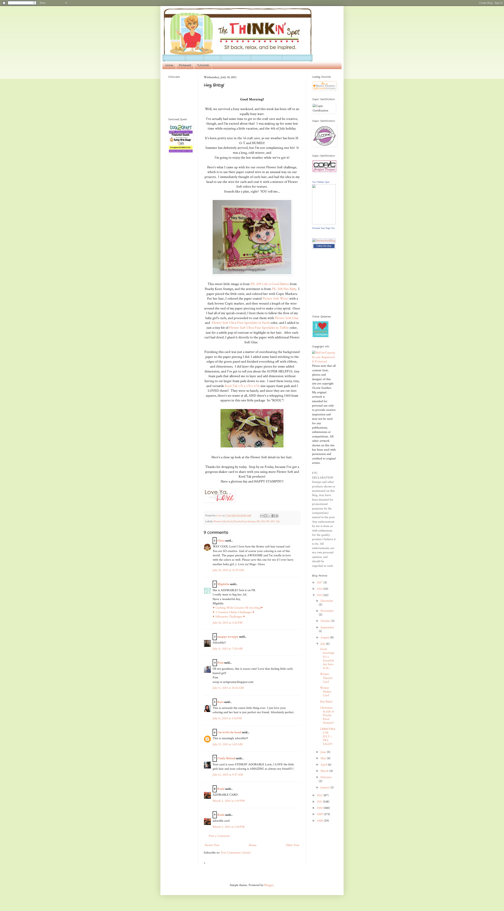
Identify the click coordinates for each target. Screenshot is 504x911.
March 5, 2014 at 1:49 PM (229, 801)
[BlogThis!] (266, 516)
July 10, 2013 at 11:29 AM (228, 570)
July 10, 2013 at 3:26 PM (227, 623)
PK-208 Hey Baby (284, 289)
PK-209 (270, 521)
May (324, 758)
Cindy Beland (226, 758)
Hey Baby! (326, 702)
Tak (278, 521)
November (327, 611)
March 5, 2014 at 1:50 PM (229, 827)
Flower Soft (219, 521)
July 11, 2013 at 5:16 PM (227, 718)
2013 (320, 595)
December (327, 601)
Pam (221, 663)
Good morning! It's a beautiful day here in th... (327, 658)
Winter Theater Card (326, 678)
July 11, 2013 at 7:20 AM (228, 649)
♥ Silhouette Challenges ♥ (229, 617)
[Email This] (262, 516)
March (325, 771)
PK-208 (261, 521)
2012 (320, 795)
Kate (220, 702)
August (325, 637)
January (326, 787)
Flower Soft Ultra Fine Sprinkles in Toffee (259, 327)
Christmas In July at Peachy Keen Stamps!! (327, 715)
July (323, 644)
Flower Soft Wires (275, 298)
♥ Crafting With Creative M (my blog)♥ (238, 608)
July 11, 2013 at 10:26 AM (228, 688)
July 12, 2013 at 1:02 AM (228, 744)
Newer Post (212, 845)
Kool (229, 521)
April (324, 765)
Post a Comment (219, 836)
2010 (320, 808)
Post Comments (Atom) (236, 853)
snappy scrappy (228, 637)
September (327, 627)
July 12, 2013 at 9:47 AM (228, 775)
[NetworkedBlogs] (323, 245)
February (326, 777)
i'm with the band (229, 732)
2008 (320, 821)
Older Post (292, 845)
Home (169, 65)
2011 (320, 802)
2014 (320, 589)
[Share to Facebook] (273, 516)
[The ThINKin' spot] (324, 223)
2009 (320, 814)
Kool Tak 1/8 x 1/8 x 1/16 (242, 386)
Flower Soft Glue (287, 318)
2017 (320, 582)
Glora (221, 541)
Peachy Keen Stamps (244, 521)
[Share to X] (269, 516)
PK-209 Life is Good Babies (269, 284)
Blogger (269, 885)
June (324, 752)
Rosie (221, 789)
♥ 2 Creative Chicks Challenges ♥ (233, 612)
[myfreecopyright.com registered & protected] (324, 361)
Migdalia (223, 584)
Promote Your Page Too (323, 228)
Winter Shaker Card (326, 691)
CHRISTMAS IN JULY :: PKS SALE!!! (327, 736)
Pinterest (185, 65)
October (326, 621)
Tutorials (203, 65)
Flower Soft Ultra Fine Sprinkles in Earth (241, 322)
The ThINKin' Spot (320, 182)
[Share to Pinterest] (277, 516)
